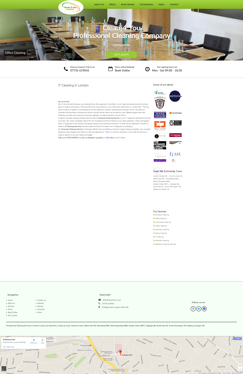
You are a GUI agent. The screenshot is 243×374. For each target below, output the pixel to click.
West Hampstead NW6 (161, 181)
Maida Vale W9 (158, 179)
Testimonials (146, 5)
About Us (99, 5)
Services (11, 306)
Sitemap (40, 303)
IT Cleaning (159, 237)
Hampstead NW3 (172, 179)
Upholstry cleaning (162, 229)
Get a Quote (121, 55)
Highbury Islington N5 (161, 189)
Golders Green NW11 (160, 184)
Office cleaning (160, 218)
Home (10, 300)
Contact (174, 5)
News (161, 5)
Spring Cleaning (161, 233)
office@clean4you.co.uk (111, 300)
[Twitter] (198, 308)
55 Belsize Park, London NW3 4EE (115, 307)
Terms (39, 312)
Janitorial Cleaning (162, 240)
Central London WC (160, 176)
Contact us (41, 300)
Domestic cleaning (162, 215)
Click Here (109, 137)
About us (11, 303)
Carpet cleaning (161, 226)
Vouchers (41, 309)
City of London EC (175, 176)
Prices (112, 5)
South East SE (158, 187)
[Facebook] (193, 308)
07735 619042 (79, 70)
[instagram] (204, 308)
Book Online (127, 5)
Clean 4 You (71, 7)
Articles (40, 306)
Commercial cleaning (163, 222)
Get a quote (12, 315)
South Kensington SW (173, 187)
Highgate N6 (174, 184)
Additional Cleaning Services (165, 244)
